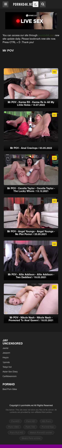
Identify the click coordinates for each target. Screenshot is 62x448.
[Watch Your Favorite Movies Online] (23, 4)
